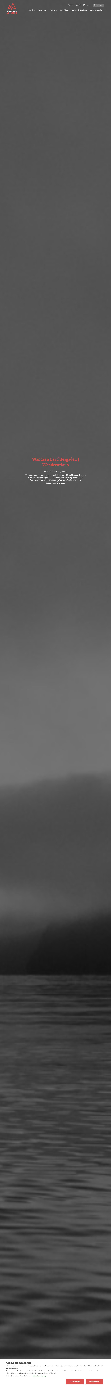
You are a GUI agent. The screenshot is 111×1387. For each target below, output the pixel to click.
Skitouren (53, 10)
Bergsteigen (42, 10)
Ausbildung (64, 10)
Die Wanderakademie (79, 10)
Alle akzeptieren (94, 1381)
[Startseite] (11, 8)
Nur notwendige (75, 1381)
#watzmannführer (97, 10)
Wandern (32, 10)
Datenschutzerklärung (39, 1376)
